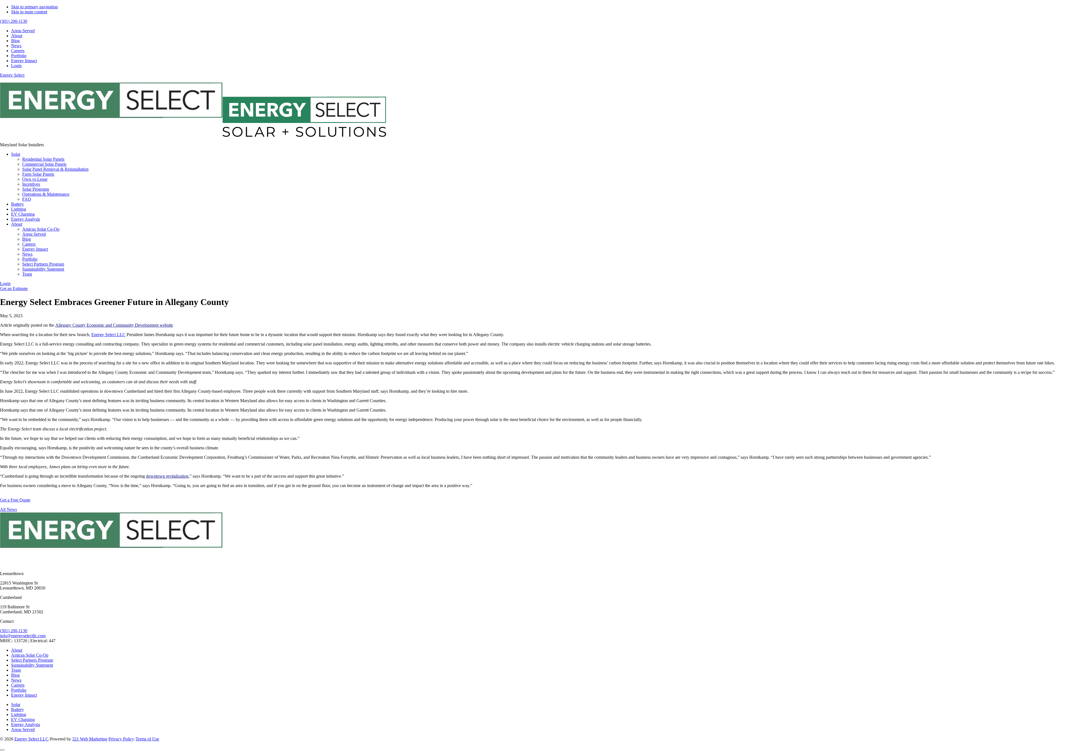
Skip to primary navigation (34, 6)
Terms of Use (147, 739)
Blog (15, 675)
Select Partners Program (32, 660)
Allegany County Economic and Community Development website (114, 325)
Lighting (18, 714)
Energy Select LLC (108, 334)
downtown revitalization (167, 476)
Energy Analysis (25, 724)
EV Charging (23, 719)
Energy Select (12, 75)
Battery (17, 709)
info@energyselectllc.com (23, 635)
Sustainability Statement (32, 665)
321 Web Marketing (89, 739)
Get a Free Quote (15, 500)
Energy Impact (24, 695)
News (16, 680)
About (16, 650)
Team (16, 670)
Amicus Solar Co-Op (29, 655)
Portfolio (18, 690)
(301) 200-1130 (13, 630)
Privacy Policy (121, 739)
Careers (17, 685)
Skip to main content (29, 11)
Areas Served (23, 729)
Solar (15, 704)
